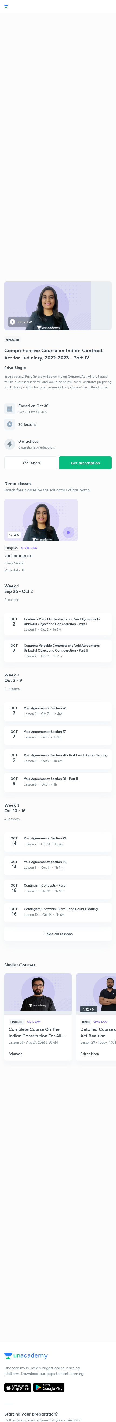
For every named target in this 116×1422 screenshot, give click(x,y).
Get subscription (85, 462)
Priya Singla (14, 562)
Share (36, 462)
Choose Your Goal (28, 6)
